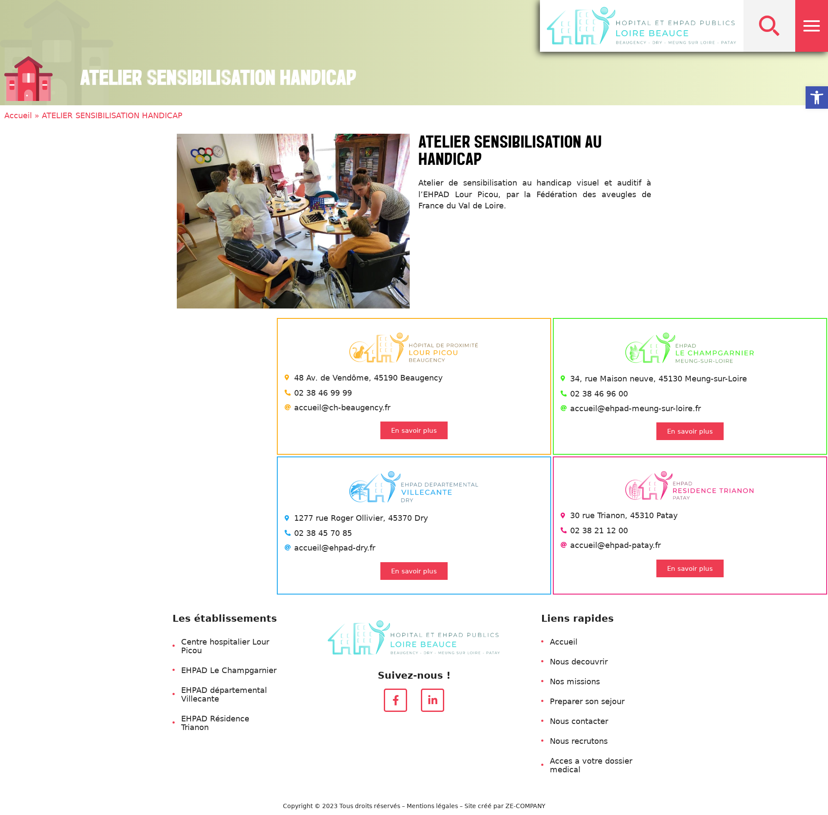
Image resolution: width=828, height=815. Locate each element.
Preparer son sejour (587, 701)
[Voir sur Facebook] (395, 700)
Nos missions (575, 681)
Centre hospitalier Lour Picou (225, 646)
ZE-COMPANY (525, 806)
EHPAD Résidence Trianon (215, 722)
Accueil (18, 115)
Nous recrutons (579, 740)
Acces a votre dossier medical (591, 765)
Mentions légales (432, 806)
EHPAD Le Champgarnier (228, 670)
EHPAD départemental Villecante (224, 694)
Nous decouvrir (579, 661)
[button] (769, 26)
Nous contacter (579, 720)
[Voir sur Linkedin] (432, 700)
